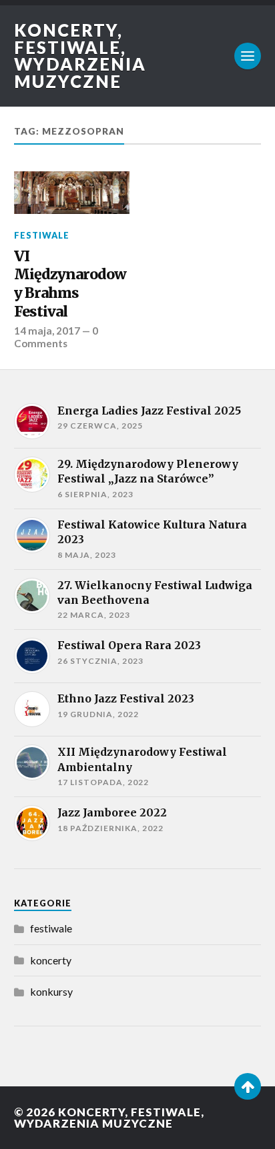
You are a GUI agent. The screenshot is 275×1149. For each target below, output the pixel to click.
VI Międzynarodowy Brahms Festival (70, 284)
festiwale (41, 235)
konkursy (51, 991)
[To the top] (247, 1086)
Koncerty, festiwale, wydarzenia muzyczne (80, 55)
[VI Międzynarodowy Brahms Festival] (71, 193)
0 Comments (56, 337)
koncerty (50, 960)
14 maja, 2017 (47, 331)
